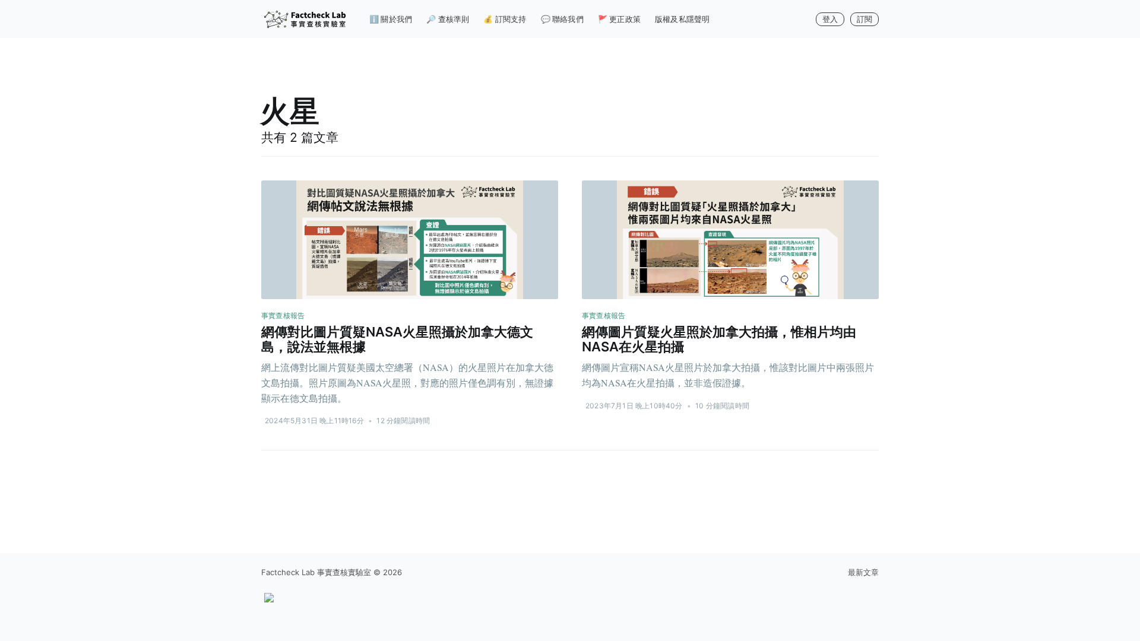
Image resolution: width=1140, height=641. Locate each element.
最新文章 (863, 572)
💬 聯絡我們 (562, 19)
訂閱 (864, 19)
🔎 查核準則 (447, 19)
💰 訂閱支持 (504, 19)
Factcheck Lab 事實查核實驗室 (316, 572)
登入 (830, 19)
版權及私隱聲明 (682, 19)
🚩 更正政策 (619, 19)
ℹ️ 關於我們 (390, 19)
